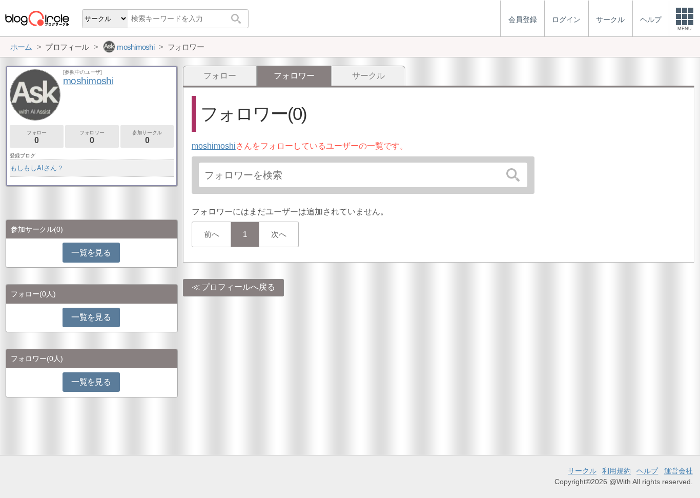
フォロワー (91, 137)
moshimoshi (214, 146)
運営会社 (678, 471)
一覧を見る (91, 252)
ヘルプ (647, 471)
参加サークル (147, 137)
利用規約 (616, 471)
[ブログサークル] (37, 18)
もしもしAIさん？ (37, 168)
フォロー (219, 75)
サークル (368, 75)
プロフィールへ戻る (238, 287)
